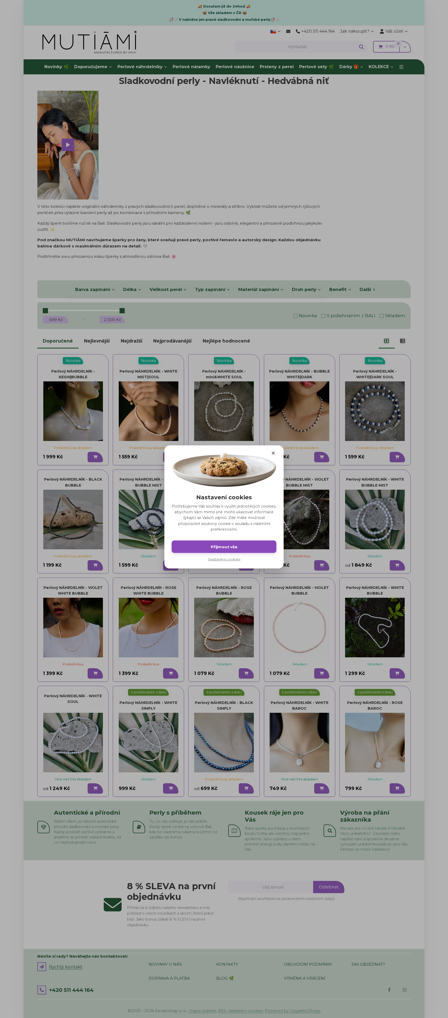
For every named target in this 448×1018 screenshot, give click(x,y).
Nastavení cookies (224, 559)
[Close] (273, 453)
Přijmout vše (224, 546)
